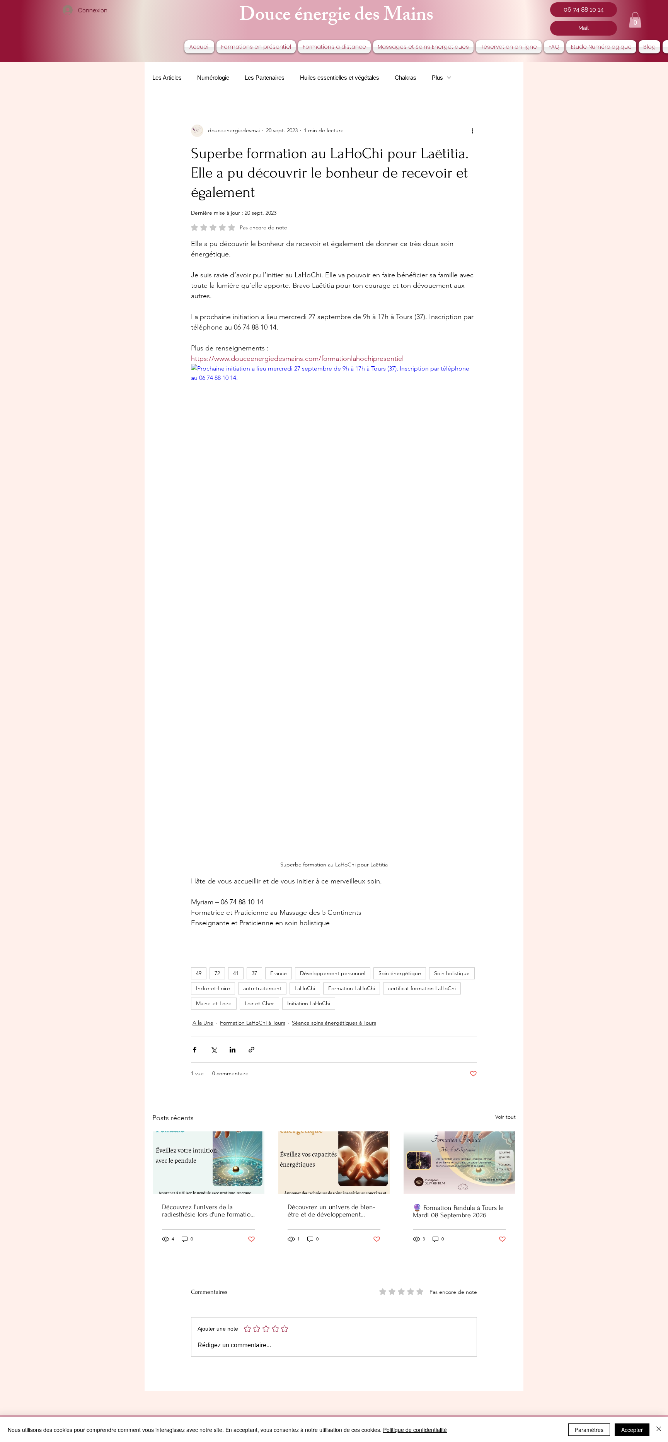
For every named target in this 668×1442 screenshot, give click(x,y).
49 (198, 973)
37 (254, 973)
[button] (635, 20)
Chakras (405, 77)
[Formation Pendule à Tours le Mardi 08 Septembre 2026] (459, 1162)
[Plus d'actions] (472, 130)
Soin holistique (452, 973)
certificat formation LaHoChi (422, 988)
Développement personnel (332, 973)
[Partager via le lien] (251, 1049)
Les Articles (167, 77)
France (278, 973)
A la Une (203, 1022)
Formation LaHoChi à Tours (252, 1022)
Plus (437, 77)
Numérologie (213, 77)
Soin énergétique (399, 973)
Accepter (632, 1429)
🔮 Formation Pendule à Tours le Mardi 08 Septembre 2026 (458, 1211)
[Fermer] (658, 1429)
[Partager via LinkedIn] (232, 1049)
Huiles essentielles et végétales (339, 77)
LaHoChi (305, 988)
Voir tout (505, 1116)
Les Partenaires (265, 77)
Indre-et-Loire (213, 988)
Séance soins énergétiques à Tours (334, 1022)
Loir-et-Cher (259, 1003)
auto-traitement (262, 988)
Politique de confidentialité (415, 1429)
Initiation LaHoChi (308, 1003)
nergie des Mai (359, 16)
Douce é (271, 16)
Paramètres (589, 1429)
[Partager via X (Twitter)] (213, 1049)
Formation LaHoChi (351, 988)
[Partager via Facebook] (194, 1049)
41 (236, 973)
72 (217, 973)
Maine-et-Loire (214, 1003)
